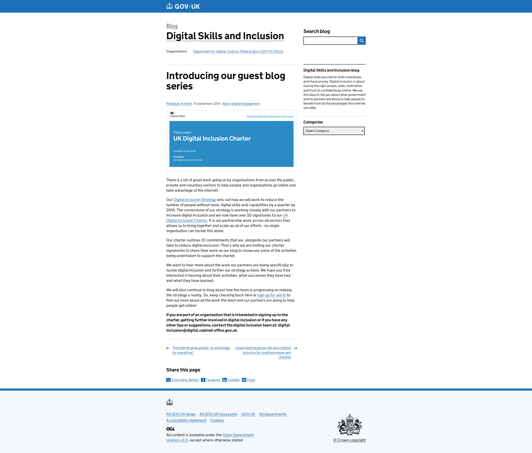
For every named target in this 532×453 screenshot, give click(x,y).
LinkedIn (234, 380)
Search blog (316, 31)
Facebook (213, 380)
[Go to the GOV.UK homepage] (183, 6)
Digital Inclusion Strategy (195, 199)
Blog (172, 25)
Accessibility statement (186, 420)
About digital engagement (241, 104)
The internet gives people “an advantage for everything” (201, 350)
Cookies (217, 420)
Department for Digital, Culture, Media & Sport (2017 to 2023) (238, 51)
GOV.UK (248, 414)
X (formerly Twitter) (185, 380)
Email (251, 380)
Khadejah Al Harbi (179, 104)
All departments (273, 414)
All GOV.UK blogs (181, 414)
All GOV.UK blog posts (218, 414)
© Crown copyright (349, 440)
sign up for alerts (271, 295)
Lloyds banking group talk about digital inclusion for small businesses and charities (263, 352)
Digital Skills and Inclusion (225, 36)
